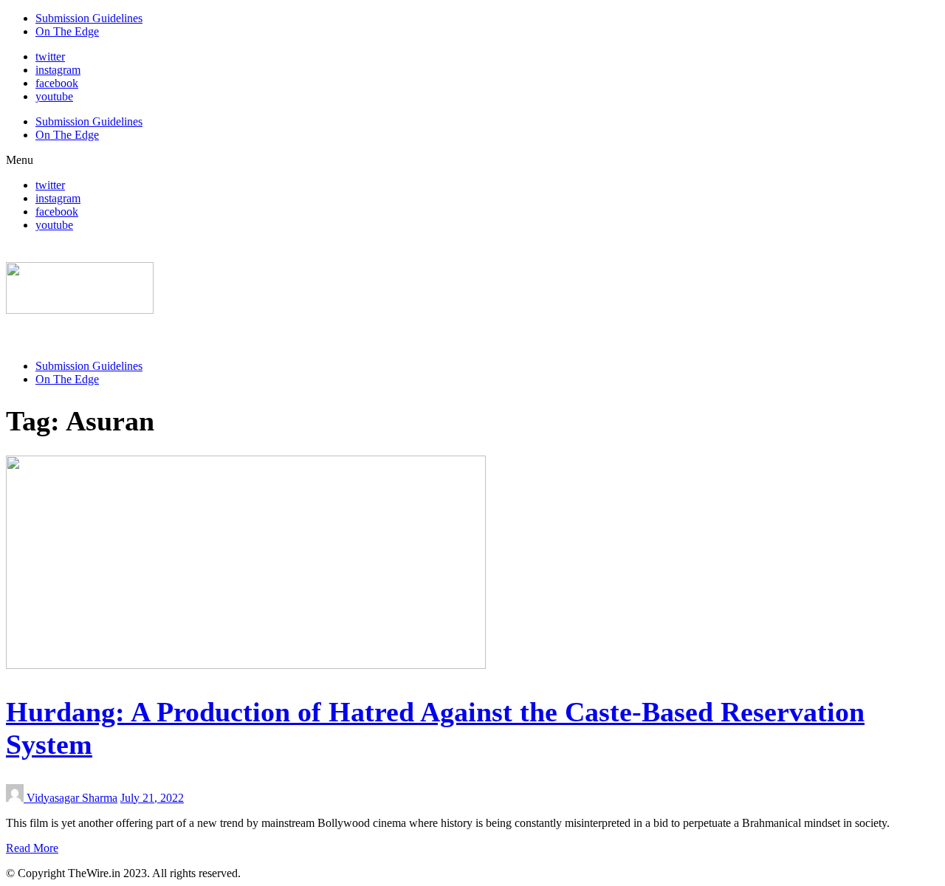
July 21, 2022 (152, 797)
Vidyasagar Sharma (72, 797)
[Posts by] (16, 797)
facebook (56, 83)
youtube (54, 96)
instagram (57, 69)
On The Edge (67, 31)
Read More (32, 848)
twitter (50, 56)
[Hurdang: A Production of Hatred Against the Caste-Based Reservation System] (246, 665)
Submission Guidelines (88, 18)
